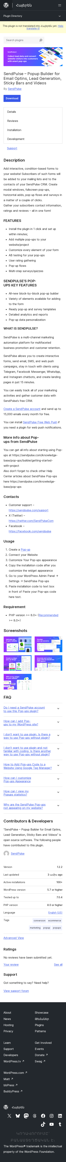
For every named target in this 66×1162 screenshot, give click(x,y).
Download (12, 98)
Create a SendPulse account (22, 409)
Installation (14, 130)
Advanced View (14, 938)
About (7, 1012)
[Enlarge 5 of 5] (27, 678)
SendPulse (14, 89)
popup (46, 927)
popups (57, 927)
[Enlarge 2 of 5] (57, 641)
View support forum (16, 991)
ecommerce (54, 920)
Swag (40, 1061)
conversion (39, 920)
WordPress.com (15, 1072)
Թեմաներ (42, 1019)
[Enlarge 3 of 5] (27, 660)
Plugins (39, 1025)
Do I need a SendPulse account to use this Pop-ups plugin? (24, 709)
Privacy (8, 1031)
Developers (11, 1055)
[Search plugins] (40, 40)
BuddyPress (13, 1091)
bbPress (11, 1085)
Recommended (48, 615)
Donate (41, 1055)
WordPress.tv (14, 1061)
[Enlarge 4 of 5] (57, 660)
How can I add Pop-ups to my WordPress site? (21, 722)
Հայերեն (18, 1107)
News (7, 1019)
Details (11, 111)
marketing (35, 927)
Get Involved (43, 1042)
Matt (8, 1079)
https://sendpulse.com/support (28, 510)
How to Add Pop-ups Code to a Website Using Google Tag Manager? (28, 766)
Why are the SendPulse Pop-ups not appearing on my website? (25, 806)
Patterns (40, 1031)
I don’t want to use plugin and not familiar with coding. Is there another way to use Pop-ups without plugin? (27, 751)
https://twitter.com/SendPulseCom (31, 521)
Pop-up (25, 549)
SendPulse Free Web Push (40, 422)
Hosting (9, 1025)
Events (39, 1049)
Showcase (41, 1012)
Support (12, 148)
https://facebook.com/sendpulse (30, 531)
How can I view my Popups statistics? (16, 793)
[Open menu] (60, 5)
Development (15, 139)
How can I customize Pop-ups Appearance (17, 779)
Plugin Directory (13, 15)
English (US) (55, 912)
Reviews (12, 121)
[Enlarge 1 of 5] (27, 641)
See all (58, 964)
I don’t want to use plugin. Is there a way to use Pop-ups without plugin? (27, 736)
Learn (7, 1042)
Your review (11, 964)
